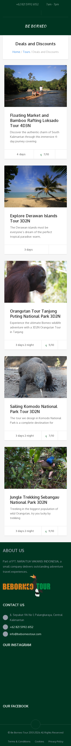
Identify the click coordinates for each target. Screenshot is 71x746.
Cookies (39, 741)
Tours (26, 52)
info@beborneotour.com (25, 634)
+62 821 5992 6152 (21, 627)
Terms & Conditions (19, 741)
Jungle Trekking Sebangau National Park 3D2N (34, 499)
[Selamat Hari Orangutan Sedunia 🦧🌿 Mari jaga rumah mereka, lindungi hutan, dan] (14, 663)
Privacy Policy (55, 741)
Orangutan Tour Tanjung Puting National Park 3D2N (35, 313)
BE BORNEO (35, 26)
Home (16, 52)
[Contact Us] (26, 585)
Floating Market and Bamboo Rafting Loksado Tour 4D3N (34, 120)
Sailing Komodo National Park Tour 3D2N (33, 409)
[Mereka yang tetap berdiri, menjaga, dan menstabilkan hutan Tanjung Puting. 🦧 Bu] (14, 686)
